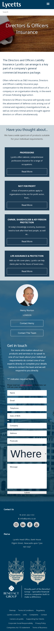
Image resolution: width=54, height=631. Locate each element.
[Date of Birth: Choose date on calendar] (8, 420)
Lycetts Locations (13, 615)
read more (27, 171)
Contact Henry (27, 323)
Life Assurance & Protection (27, 256)
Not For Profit (27, 186)
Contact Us (9, 509)
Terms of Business (40, 627)
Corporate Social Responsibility (20, 623)
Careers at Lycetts (17, 619)
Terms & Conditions (26, 610)
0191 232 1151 (27, 515)
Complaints (33, 615)
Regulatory (40, 610)
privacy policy (26, 385)
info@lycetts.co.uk (27, 518)
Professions (27, 152)
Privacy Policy (40, 623)
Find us (7, 534)
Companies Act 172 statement (18, 627)
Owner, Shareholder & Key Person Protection (27, 221)
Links (25, 615)
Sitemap (12, 610)
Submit (27, 492)
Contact (44, 615)
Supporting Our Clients (35, 619)
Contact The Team (27, 333)
